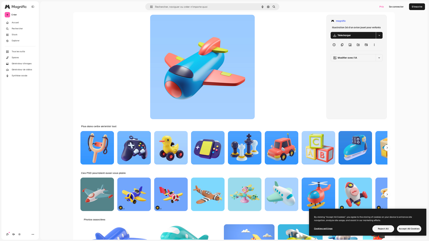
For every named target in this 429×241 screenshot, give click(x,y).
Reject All (383, 228)
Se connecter (396, 6)
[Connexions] (7, 234)
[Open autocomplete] (150, 7)
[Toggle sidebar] (33, 6)
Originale (172, 21)
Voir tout (111, 126)
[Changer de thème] (19, 234)
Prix (381, 6)
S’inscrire (417, 6)
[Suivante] (387, 148)
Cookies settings (323, 228)
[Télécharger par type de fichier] (379, 35)
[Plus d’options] (374, 44)
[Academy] (13, 234)
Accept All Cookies (409, 228)
